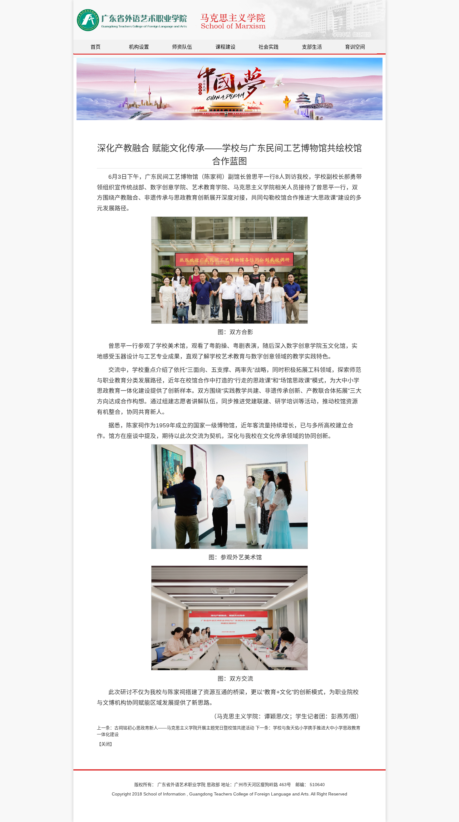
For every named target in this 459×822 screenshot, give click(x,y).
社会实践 (269, 47)
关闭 (105, 744)
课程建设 (225, 47)
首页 (96, 47)
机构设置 (139, 47)
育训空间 (355, 47)
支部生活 (312, 47)
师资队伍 (182, 47)
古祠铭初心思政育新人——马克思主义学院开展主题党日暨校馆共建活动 (184, 727)
